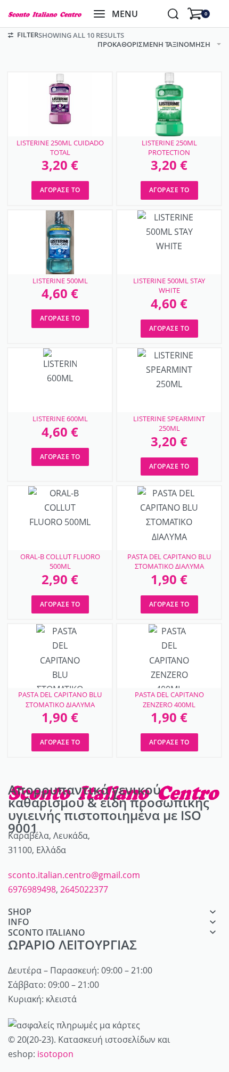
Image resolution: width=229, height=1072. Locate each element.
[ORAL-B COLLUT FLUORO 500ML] (60, 518)
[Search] (173, 14)
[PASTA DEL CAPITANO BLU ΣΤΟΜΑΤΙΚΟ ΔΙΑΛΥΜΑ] (169, 518)
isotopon (55, 1054)
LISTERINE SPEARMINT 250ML (169, 423)
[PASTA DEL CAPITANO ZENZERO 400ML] (169, 656)
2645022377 (84, 889)
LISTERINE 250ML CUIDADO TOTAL (60, 147)
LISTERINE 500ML (60, 280)
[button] (60, 190)
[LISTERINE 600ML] (60, 380)
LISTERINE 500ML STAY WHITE (169, 285)
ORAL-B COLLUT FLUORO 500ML (60, 561)
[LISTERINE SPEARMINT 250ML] (169, 380)
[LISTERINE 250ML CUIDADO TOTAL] (60, 104)
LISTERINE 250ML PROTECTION (169, 147)
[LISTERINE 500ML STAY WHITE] (169, 242)
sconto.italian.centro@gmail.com (74, 875)
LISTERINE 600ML (60, 418)
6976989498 (32, 889)
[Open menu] (115, 14)
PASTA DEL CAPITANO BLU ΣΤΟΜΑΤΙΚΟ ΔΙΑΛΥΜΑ (169, 561)
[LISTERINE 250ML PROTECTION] (169, 104)
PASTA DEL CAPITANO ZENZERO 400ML (169, 699)
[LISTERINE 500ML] (59, 242)
